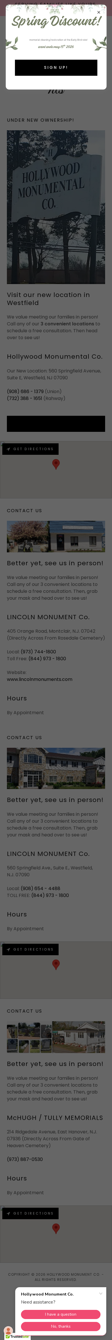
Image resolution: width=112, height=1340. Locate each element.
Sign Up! (56, 67)
